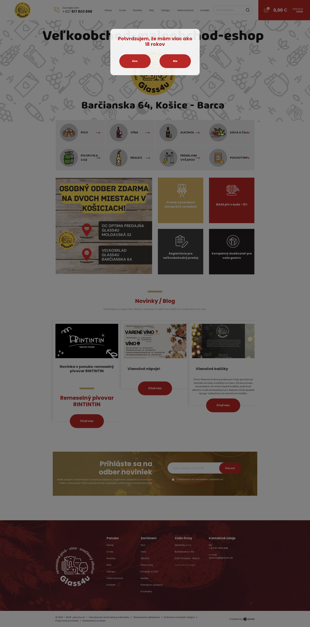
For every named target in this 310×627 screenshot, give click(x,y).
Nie (175, 61)
